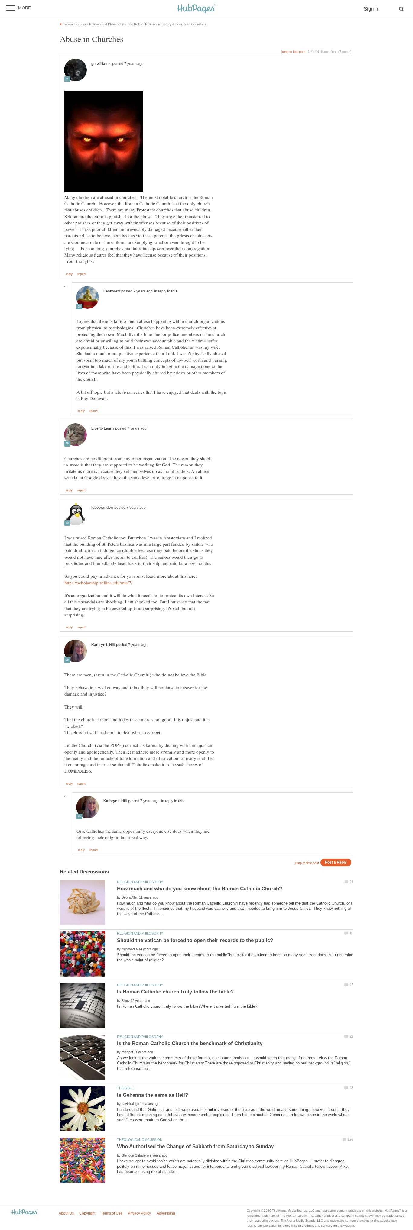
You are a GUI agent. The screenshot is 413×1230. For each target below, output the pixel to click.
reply (69, 274)
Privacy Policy (139, 1213)
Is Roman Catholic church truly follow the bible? (175, 992)
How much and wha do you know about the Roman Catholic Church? (199, 889)
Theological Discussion (139, 1139)
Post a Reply (336, 862)
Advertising (166, 1213)
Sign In (371, 9)
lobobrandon (102, 507)
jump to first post (307, 863)
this (174, 291)
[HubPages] (196, 9)
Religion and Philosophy (140, 882)
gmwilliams (101, 64)
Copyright (87, 1213)
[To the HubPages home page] (24, 1212)
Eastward (111, 291)
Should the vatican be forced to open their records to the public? (195, 940)
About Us (66, 1213)
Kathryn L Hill (103, 645)
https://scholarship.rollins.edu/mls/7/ (98, 582)
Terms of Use (111, 1213)
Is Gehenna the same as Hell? (152, 1095)
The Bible (125, 1088)
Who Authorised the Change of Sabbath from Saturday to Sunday (195, 1146)
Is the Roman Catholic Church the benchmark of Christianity (189, 1043)
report (81, 274)
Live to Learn (102, 428)
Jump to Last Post (293, 51)
